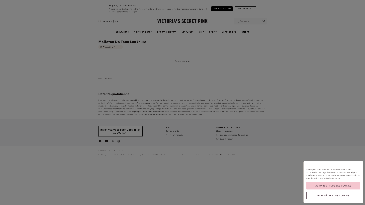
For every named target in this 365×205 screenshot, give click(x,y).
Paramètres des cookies (333, 195)
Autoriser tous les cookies (333, 185)
